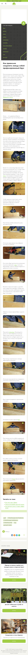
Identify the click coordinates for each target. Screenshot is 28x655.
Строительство (8, 522)
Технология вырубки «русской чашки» (14, 504)
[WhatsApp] (19, 535)
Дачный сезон (8, 525)
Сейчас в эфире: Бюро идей (14, 0)
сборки (13, 479)
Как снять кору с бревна (11, 502)
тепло (4, 176)
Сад (15, 522)
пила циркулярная (7, 45)
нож (4, 54)
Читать (14, 580)
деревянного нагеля (8, 97)
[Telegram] (17, 535)
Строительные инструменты (15, 518)
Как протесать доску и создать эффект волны (14, 507)
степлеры (5, 42)
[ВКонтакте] (12, 535)
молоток (5, 57)
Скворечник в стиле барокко (14, 635)
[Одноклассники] (14, 535)
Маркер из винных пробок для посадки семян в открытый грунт (14, 566)
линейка (5, 48)
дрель (4, 34)
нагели (4, 31)
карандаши (5, 51)
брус (4, 28)
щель (15, 265)
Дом (5, 518)
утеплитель (5, 40)
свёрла (4, 37)
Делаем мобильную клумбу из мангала (14, 605)
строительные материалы (11, 520)
